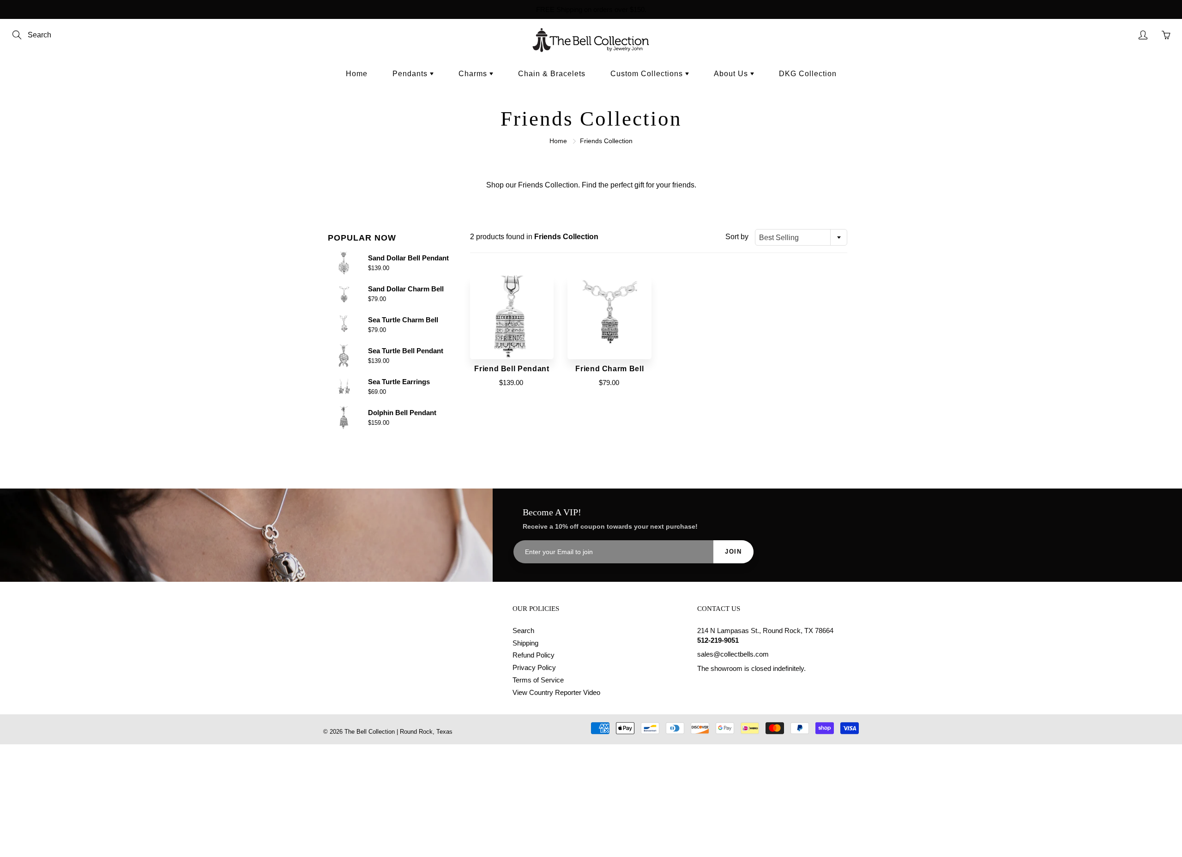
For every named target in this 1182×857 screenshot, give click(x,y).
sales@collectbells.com (733, 654)
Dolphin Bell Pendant (402, 412)
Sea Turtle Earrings (399, 381)
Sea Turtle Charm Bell (403, 319)
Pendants (411, 74)
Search (523, 630)
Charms (473, 74)
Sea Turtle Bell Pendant (405, 350)
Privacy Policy (534, 667)
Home (357, 74)
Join (733, 551)
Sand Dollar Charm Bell (406, 288)
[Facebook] (702, 686)
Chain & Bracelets (551, 74)
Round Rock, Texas (426, 731)
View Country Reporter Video (556, 692)
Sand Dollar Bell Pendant (408, 257)
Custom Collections (647, 74)
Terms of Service (538, 680)
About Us (732, 74)
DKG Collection (808, 74)
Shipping (525, 643)
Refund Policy (534, 655)
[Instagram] (723, 686)
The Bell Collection (369, 731)
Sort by (736, 237)
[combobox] (801, 237)
